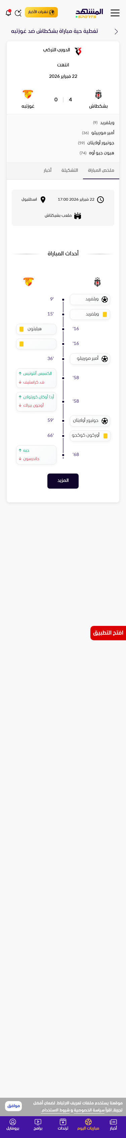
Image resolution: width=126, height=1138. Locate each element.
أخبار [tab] (47, 170)
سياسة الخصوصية (89, 1110)
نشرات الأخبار (38, 12)
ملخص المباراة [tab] (101, 170)
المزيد (63, 481)
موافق (13, 1106)
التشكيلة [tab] (69, 170)
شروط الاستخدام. (55, 1110)
